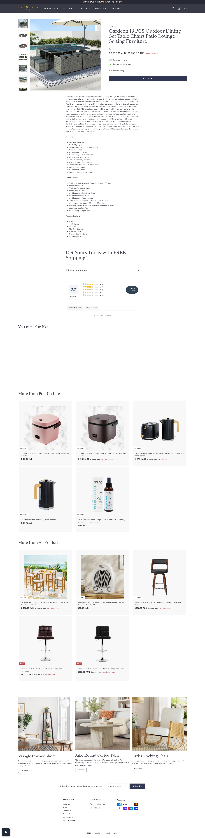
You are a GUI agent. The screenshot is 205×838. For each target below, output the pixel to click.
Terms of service (69, 820)
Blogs (65, 807)
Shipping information (76, 270)
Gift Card (115, 8)
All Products (49, 542)
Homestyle (50, 8)
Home (111, 26)
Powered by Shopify (109, 833)
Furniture (67, 8)
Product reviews (75, 308)
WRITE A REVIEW (132, 290)
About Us (66, 804)
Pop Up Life (49, 394)
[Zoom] (65, 54)
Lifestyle (83, 8)
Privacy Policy (68, 814)
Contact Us (67, 811)
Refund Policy (68, 817)
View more (24, 771)
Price (111, 49)
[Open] (6, 832)
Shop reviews (91, 308)
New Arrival (100, 8)
